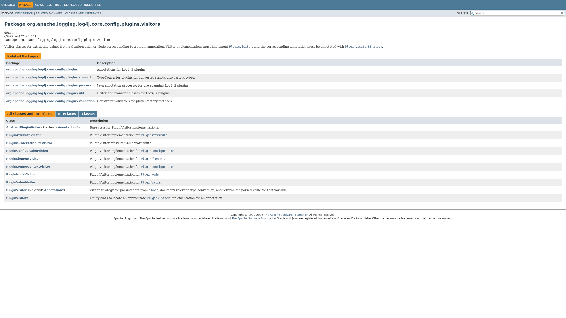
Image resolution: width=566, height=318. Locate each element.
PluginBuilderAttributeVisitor (29, 143)
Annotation (67, 127)
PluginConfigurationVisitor (27, 150)
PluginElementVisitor (23, 158)
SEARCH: (463, 13)
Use (49, 4)
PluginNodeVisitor (20, 174)
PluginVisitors (17, 198)
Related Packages (49, 13)
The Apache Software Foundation (286, 214)
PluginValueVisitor (20, 182)
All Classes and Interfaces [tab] (29, 113)
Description (24, 13)
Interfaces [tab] (67, 113)
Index (88, 4)
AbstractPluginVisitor (23, 127)
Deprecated (73, 4)
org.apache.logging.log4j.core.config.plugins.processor (50, 85)
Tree (58, 4)
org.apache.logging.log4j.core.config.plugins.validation (50, 101)
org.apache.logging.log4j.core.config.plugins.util (45, 93)
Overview (8, 4)
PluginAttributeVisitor (23, 135)
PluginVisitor (16, 190)
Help (98, 4)
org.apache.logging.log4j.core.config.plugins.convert (48, 77)
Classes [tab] (88, 113)
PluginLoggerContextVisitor (28, 166)
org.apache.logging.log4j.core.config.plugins (42, 69)
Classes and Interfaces (83, 13)
